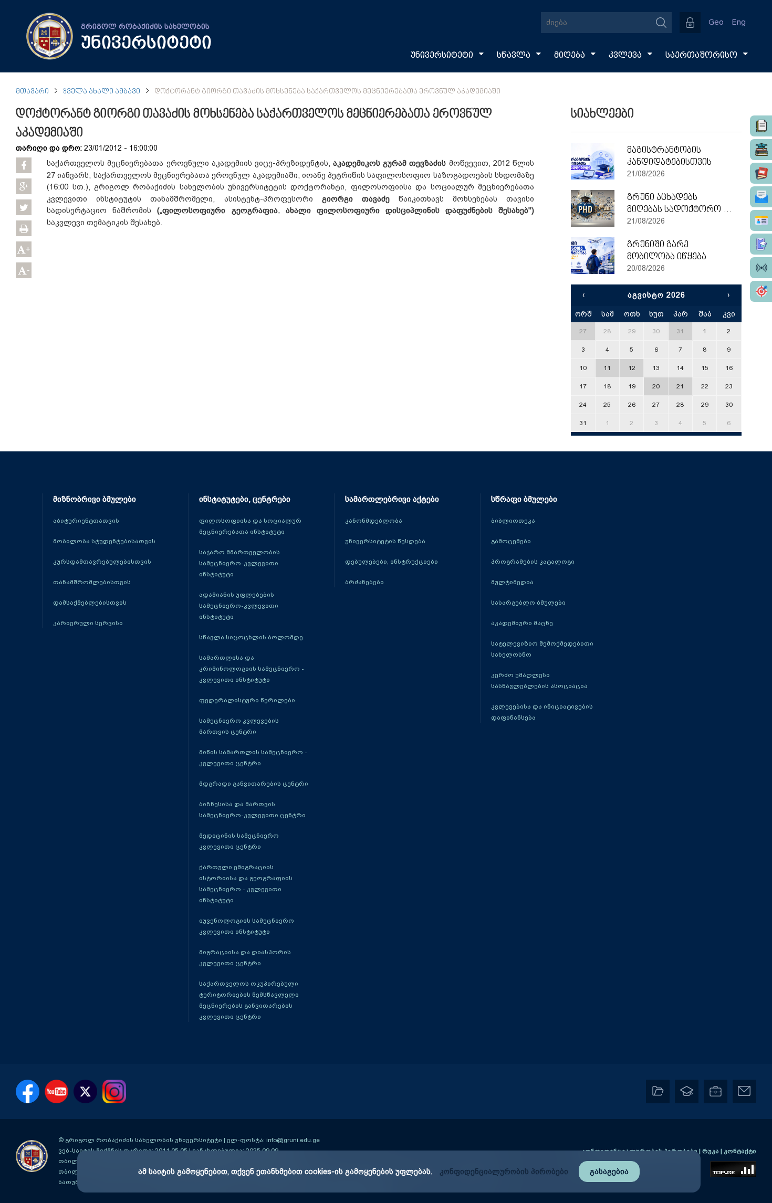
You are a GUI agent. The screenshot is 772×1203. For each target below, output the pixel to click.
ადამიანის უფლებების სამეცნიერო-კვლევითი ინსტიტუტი (238, 605)
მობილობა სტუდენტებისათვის (104, 541)
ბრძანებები (364, 582)
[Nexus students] (761, 149)
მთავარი (32, 91)
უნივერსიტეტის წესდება (385, 541)
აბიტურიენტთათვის (86, 520)
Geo (716, 22)
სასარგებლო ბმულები (528, 602)
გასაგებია (609, 1171)
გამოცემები (511, 541)
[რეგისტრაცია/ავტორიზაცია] (690, 22)
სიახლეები (602, 114)
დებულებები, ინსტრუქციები (391, 561)
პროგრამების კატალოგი (533, 561)
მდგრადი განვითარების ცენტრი (253, 783)
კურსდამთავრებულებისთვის (102, 561)
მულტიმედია (512, 582)
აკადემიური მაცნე (522, 623)
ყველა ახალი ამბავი (101, 91)
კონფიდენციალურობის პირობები (504, 1171)
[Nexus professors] (761, 173)
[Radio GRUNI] (761, 267)
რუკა (711, 1151)
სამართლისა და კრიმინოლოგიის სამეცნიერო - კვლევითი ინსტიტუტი (251, 668)
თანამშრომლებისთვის (92, 582)
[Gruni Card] (761, 220)
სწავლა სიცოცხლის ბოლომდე (251, 637)
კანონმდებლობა (373, 520)
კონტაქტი (740, 1151)
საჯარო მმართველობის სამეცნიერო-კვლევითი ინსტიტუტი (239, 563)
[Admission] (761, 244)
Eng (739, 22)
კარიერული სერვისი (88, 623)
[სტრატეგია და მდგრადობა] (761, 291)
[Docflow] (761, 125)
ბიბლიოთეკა (513, 520)
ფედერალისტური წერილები (247, 700)
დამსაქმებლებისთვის (90, 602)
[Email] (761, 196)
